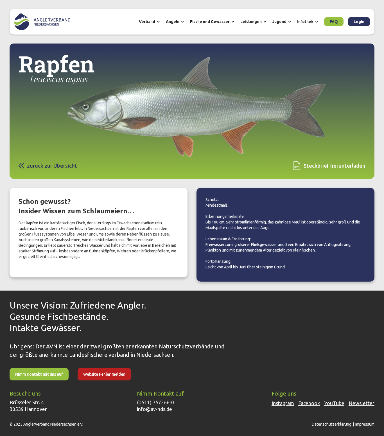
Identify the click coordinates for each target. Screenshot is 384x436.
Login (359, 21)
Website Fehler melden (104, 374)
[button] (152, 21)
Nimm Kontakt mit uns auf (39, 374)
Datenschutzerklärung (331, 424)
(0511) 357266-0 (155, 402)
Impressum (364, 424)
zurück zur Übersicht (52, 165)
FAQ (334, 21)
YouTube (334, 403)
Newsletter (361, 403)
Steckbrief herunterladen (334, 165)
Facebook (309, 403)
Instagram (283, 403)
